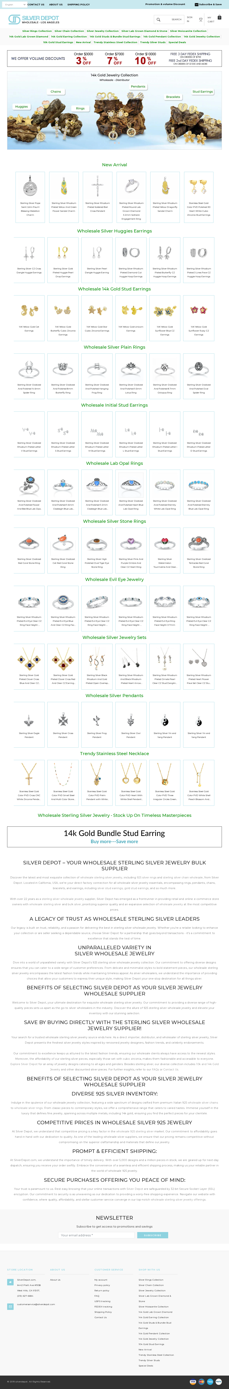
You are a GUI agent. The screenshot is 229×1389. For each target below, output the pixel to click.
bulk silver (74, 904)
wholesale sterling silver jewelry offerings (178, 1199)
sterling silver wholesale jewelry (63, 899)
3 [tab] (119, 143)
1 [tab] (110, 143)
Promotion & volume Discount (165, 4)
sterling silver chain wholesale (183, 877)
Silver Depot (135, 1189)
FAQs (155, 1069)
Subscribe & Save (210, 4)
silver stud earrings (110, 888)
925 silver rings (147, 877)
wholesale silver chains (203, 1102)
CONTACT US (35, 4)
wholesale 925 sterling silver (135, 1131)
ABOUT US (56, 4)
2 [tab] (114, 143)
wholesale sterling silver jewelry (101, 877)
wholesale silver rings (28, 1108)
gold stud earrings (136, 888)
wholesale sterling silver (45, 904)
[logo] (33, 19)
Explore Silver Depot (24, 1064)
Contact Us (170, 1069)
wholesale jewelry (171, 904)
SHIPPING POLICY (78, 4)
